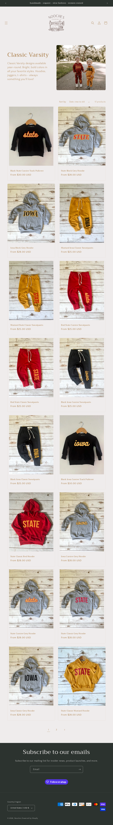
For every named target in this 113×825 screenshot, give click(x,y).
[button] (6, 23)
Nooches (17, 818)
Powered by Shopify (30, 818)
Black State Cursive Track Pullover (27, 171)
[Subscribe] (79, 769)
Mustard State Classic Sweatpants (26, 325)
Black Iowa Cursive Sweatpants (76, 402)
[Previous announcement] (6, 3)
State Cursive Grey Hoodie (23, 633)
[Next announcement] (107, 3)
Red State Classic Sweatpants (24, 402)
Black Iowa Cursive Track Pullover (77, 479)
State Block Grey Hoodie (73, 171)
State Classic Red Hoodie (22, 556)
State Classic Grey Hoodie (73, 633)
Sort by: (62, 102)
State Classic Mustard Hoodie (75, 711)
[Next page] (64, 730)
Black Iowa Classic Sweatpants (25, 479)
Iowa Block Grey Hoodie (21, 248)
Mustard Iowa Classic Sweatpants (77, 248)
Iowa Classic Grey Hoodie (22, 711)
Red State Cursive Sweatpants (75, 325)
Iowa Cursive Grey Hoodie (73, 556)
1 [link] (48, 729)
